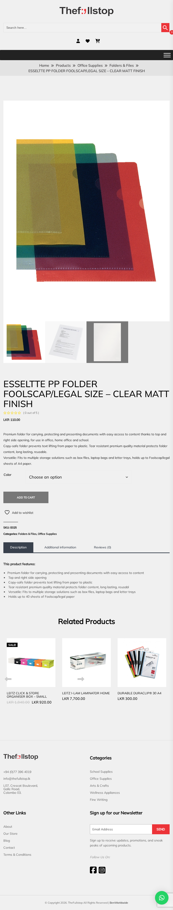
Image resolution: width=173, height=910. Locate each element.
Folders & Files (27, 534)
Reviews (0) (102, 547)
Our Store (10, 834)
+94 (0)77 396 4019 (17, 772)
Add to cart (26, 497)
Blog (6, 841)
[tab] (18, 547)
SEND (161, 829)
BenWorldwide (119, 902)
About (7, 827)
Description (18, 547)
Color (7, 475)
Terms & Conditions (17, 855)
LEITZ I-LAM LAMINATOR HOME (86, 693)
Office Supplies (47, 534)
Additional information (60, 547)
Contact (9, 848)
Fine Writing (98, 800)
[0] (97, 41)
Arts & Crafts (99, 786)
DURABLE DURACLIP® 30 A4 (139, 693)
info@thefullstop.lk (16, 779)
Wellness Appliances (105, 793)
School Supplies (101, 772)
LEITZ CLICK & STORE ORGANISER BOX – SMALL (27, 695)
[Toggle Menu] (167, 55)
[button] (161, 898)
